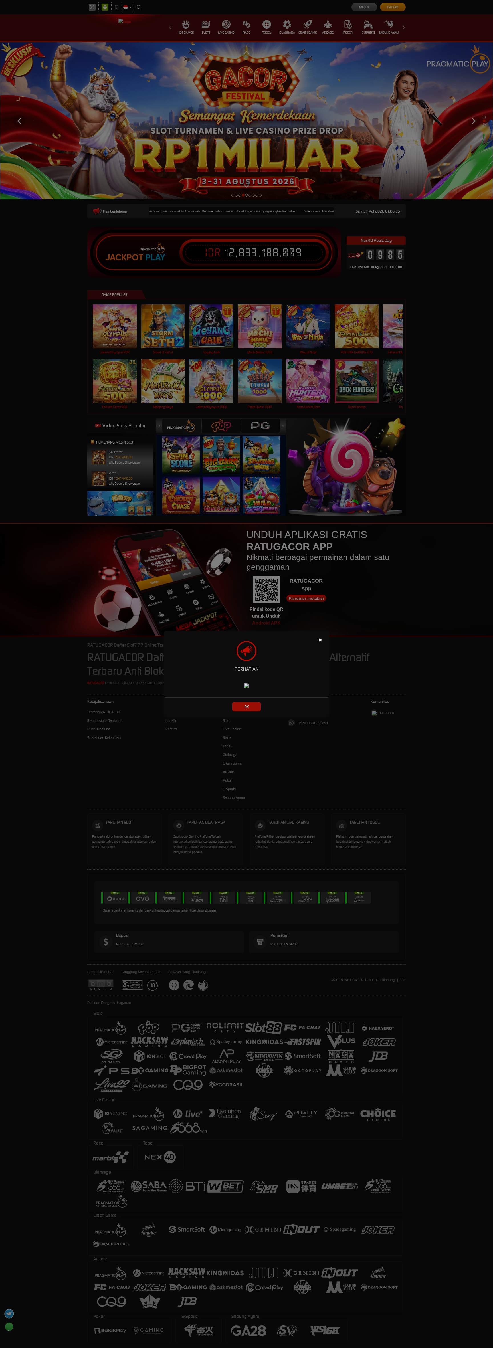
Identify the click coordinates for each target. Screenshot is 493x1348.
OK (247, 706)
